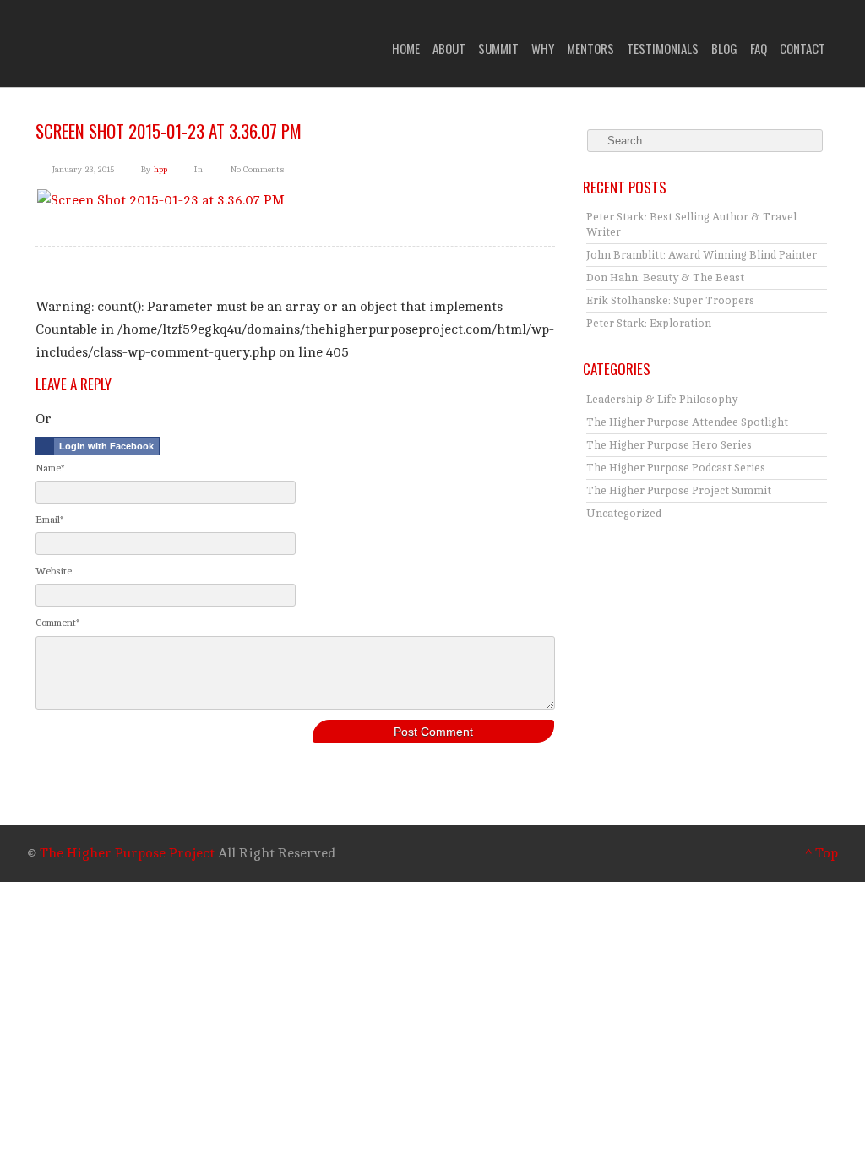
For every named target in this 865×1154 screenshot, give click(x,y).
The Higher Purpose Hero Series (669, 445)
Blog (724, 48)
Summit (498, 48)
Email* (49, 519)
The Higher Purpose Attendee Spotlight (687, 422)
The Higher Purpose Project (127, 853)
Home (406, 48)
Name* (49, 468)
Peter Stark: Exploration (648, 323)
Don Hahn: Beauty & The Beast (665, 278)
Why (542, 48)
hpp (160, 169)
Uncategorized (623, 514)
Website (53, 571)
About (448, 48)
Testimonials (663, 48)
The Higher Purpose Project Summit (678, 491)
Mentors (590, 48)
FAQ (758, 48)
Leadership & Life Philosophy (661, 400)
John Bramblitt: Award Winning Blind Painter (701, 255)
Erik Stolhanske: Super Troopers (670, 301)
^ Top (821, 853)
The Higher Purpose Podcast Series (675, 468)
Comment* (57, 623)
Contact (802, 48)
